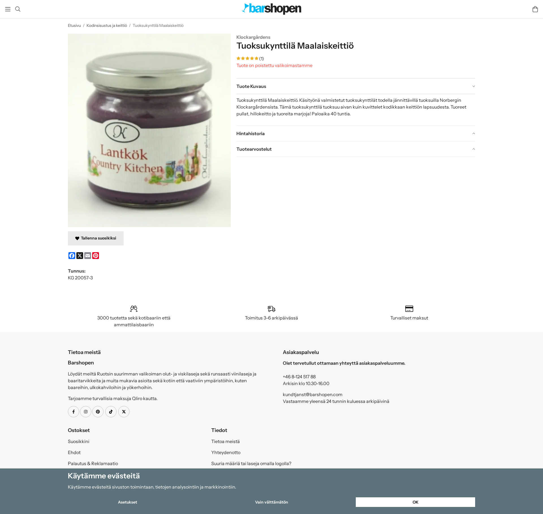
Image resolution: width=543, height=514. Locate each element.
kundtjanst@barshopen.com (312, 394)
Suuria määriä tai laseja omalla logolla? (251, 463)
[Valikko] (8, 9)
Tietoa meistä (225, 441)
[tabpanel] (355, 110)
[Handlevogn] (535, 9)
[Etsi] (18, 9)
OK (416, 502)
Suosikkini (78, 441)
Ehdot (74, 452)
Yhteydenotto (225, 452)
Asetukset (127, 502)
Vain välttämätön (271, 502)
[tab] (355, 86)
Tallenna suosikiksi (97, 238)
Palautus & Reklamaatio (93, 463)
